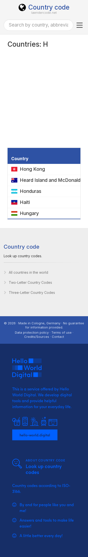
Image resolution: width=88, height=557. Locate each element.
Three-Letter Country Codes (32, 292)
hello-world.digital (35, 435)
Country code (48, 7)
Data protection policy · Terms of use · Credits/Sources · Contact (44, 334)
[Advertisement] (44, 101)
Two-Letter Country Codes (30, 282)
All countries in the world (28, 272)
